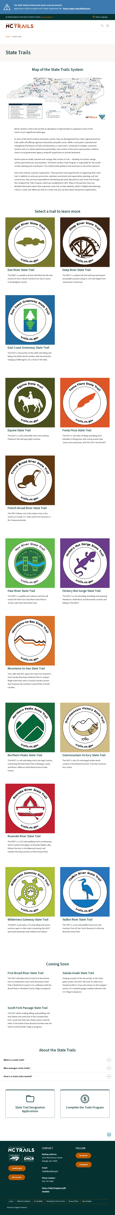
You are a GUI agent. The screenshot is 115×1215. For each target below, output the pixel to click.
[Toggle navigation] (109, 25)
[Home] (20, 23)
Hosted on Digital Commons (17, 1207)
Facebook (83, 1155)
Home (8, 36)
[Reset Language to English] (94, 17)
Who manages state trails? (17, 1068)
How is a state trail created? (18, 1076)
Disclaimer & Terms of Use (55, 1201)
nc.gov (11, 1201)
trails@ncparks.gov (50, 1171)
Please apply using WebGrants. (77, 8)
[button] (100, 25)
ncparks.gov (17, 1168)
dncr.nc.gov (16, 1177)
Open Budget (87, 1201)
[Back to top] (109, 1135)
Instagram (83, 1164)
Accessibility (38, 1201)
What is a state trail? (14, 1060)
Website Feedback (23, 1201)
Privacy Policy (73, 1201)
